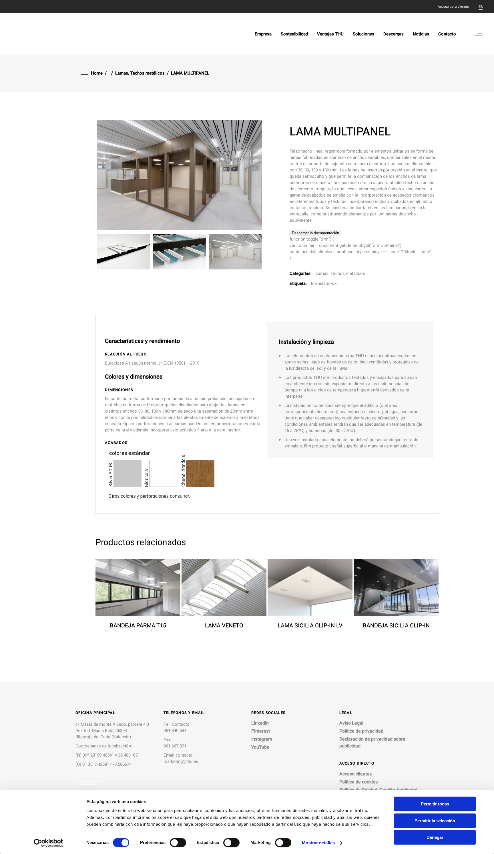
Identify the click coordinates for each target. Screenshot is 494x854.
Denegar (435, 837)
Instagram (261, 739)
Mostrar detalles (318, 842)
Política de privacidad (361, 731)
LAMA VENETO (224, 625)
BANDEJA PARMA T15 (138, 625)
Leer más (128, 635)
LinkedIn (260, 723)
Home (97, 73)
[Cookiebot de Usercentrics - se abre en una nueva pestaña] (48, 843)
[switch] (178, 842)
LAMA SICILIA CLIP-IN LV (310, 625)
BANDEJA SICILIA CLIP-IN (396, 625)
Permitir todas (435, 803)
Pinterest (260, 731)
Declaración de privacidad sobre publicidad (372, 742)
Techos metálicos (147, 73)
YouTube (260, 747)
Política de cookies (358, 782)
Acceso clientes (355, 774)
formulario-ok (324, 283)
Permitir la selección (435, 820)
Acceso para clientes (453, 6)
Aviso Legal (351, 723)
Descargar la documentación (315, 233)
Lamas (121, 73)
